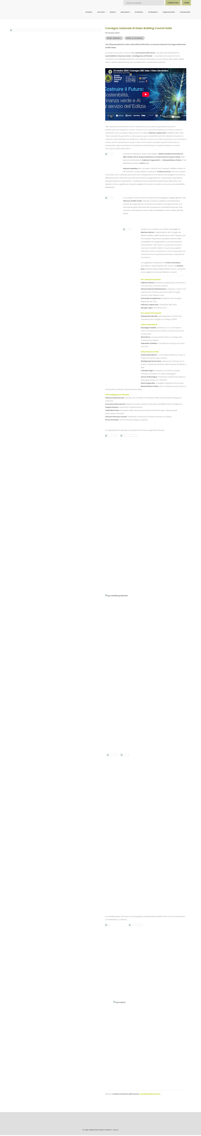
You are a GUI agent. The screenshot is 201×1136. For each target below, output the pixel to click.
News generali (114, 38)
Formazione (139, 12)
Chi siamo (89, 12)
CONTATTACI (172, 3)
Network (112, 12)
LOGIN (186, 3)
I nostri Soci (101, 12)
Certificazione (152, 12)
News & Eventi (125, 12)
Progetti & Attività (169, 12)
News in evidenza (134, 38)
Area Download (185, 12)
